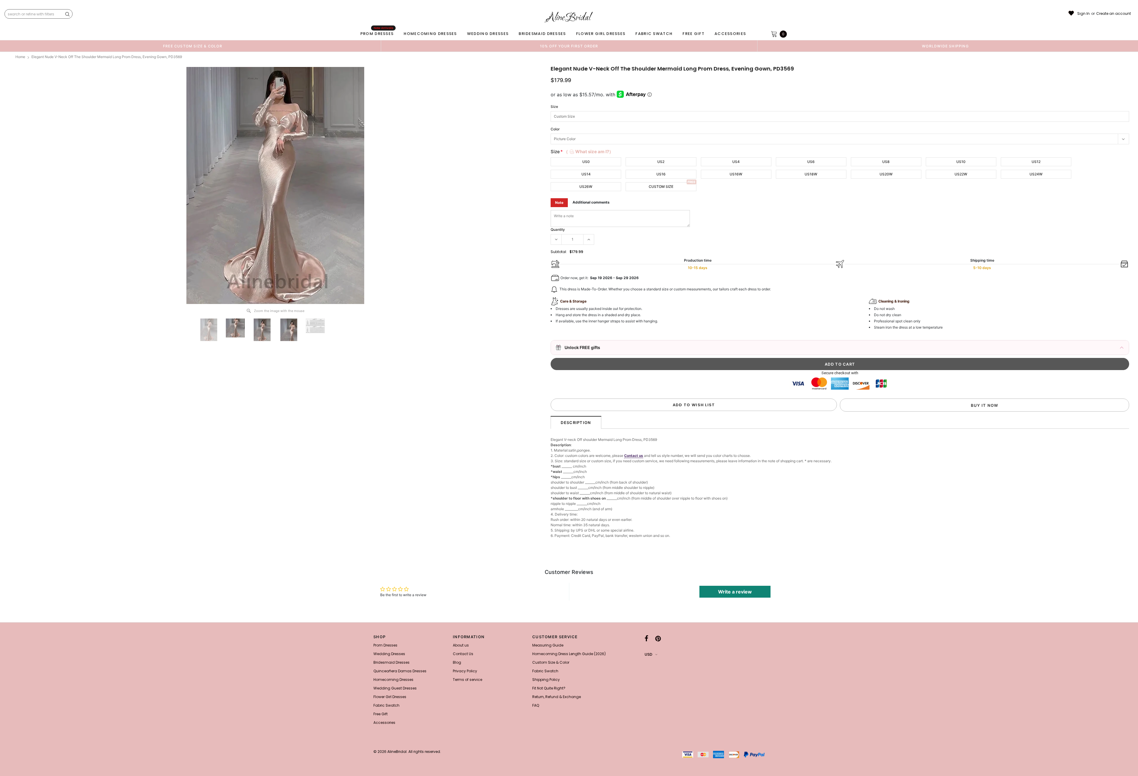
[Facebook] (646, 638)
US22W (961, 174)
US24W (1036, 174)
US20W (886, 174)
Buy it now (984, 405)
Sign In (1083, 13)
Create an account (1113, 13)
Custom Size (661, 186)
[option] (192, 46)
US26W (585, 186)
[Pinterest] (658, 638)
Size (554, 106)
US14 (586, 174)
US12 (1036, 161)
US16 (661, 174)
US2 (660, 161)
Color (555, 129)
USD (648, 654)
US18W (811, 174)
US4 (736, 161)
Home (20, 57)
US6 (811, 161)
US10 (961, 161)
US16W (736, 174)
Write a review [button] (735, 592)
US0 (586, 161)
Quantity (558, 229)
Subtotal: (559, 251)
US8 (886, 161)
